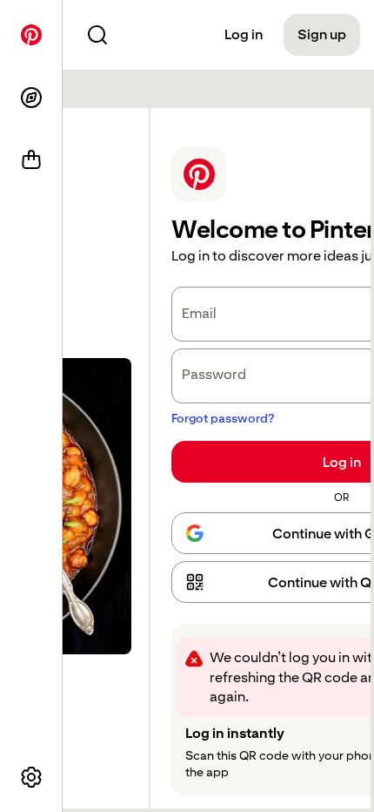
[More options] (31, 777)
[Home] (31, 35)
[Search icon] (97, 35)
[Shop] (31, 160)
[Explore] (31, 97)
